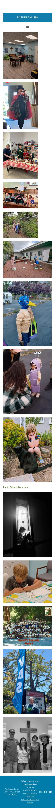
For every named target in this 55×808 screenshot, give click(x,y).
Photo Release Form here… (16, 487)
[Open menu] (27, 7)
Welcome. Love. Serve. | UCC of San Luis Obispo (12, 792)
